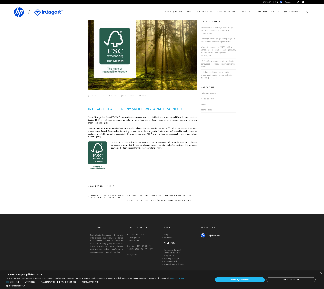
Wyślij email (132, 254)
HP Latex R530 (204, 12)
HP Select (247, 12)
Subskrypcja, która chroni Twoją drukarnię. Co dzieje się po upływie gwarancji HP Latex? (216, 75)
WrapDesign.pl (170, 261)
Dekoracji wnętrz (208, 93)
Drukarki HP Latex (227, 12)
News (113, 96)
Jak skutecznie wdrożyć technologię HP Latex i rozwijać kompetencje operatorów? (217, 30)
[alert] (162, 280)
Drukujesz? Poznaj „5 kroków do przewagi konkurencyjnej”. (160, 200)
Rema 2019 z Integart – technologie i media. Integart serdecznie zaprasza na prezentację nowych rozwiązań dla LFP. (141, 196)
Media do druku (208, 99)
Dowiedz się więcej (178, 278)
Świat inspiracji (292, 12)
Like (144, 96)
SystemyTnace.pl (171, 258)
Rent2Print (168, 237)
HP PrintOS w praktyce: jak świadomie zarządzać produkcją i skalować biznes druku (218, 64)
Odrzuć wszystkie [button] (291, 280)
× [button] (321, 273)
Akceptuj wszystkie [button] (240, 280)
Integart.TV (169, 256)
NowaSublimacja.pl (172, 253)
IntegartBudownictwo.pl (174, 264)
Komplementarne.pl (172, 250)
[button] (95, 286)
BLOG (275, 2)
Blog (166, 235)
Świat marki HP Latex (268, 12)
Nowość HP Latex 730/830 (179, 12)
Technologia (206, 110)
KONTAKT (267, 2)
